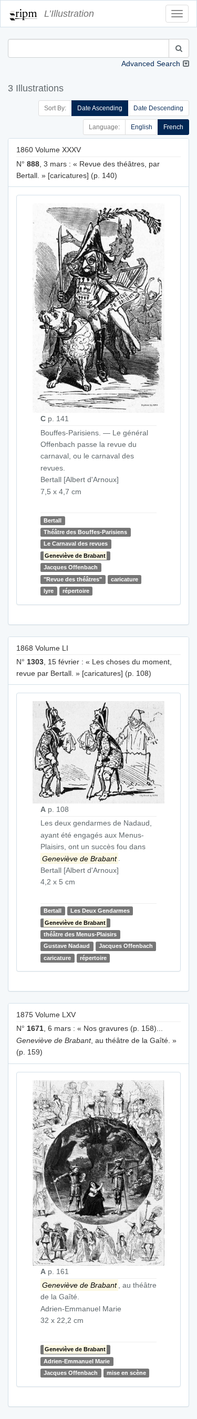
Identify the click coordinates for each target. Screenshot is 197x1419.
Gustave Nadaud (67, 946)
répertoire (76, 591)
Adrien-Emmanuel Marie (77, 1361)
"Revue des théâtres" (73, 579)
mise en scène (126, 1373)
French (173, 127)
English (141, 127)
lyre (49, 591)
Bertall (52, 520)
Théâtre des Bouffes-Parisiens (85, 532)
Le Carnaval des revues (76, 544)
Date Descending (158, 108)
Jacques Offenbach (71, 567)
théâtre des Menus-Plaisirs (80, 934)
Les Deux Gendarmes (100, 910)
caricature (124, 579)
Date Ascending (99, 108)
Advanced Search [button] (150, 63)
